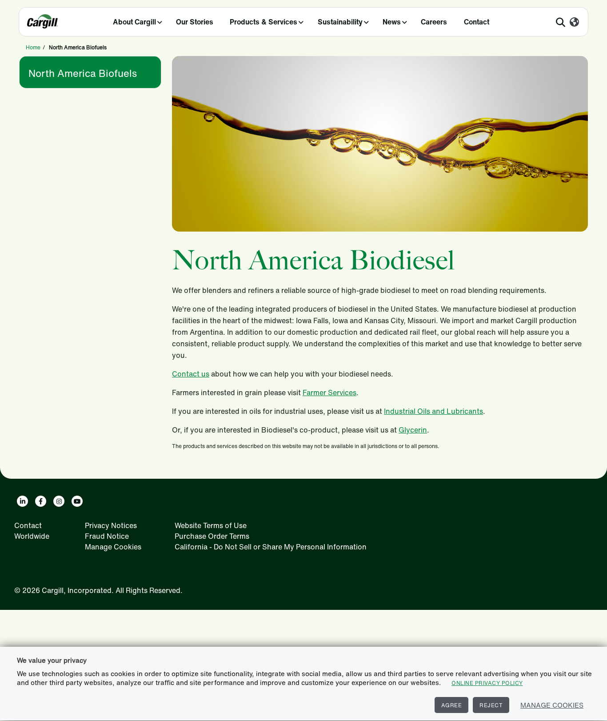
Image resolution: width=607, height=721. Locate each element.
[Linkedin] (22, 501)
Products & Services (263, 21)
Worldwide (31, 536)
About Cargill (134, 21)
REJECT (491, 705)
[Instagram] (58, 501)
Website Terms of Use (211, 525)
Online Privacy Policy (487, 683)
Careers (434, 21)
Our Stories (194, 21)
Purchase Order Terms (212, 536)
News (392, 21)
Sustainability (340, 21)
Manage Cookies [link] (113, 546)
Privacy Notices (111, 525)
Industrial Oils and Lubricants (433, 411)
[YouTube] (77, 501)
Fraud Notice (107, 536)
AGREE (451, 705)
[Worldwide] (574, 22)
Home (33, 47)
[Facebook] (40, 501)
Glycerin (413, 430)
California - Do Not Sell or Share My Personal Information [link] (271, 546)
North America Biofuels (82, 73)
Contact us (190, 374)
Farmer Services (329, 392)
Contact (476, 21)
